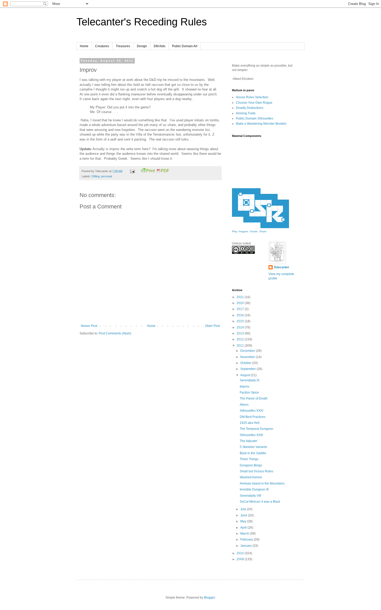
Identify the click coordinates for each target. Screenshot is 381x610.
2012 (241, 339)
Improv (244, 386)
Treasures (123, 46)
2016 (241, 315)
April (244, 527)
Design (142, 46)
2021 (241, 297)
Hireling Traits (246, 113)
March (245, 533)
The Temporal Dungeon (256, 429)
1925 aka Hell (249, 423)
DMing (95, 176)
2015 (241, 321)
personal (106, 176)
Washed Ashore (251, 477)
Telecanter (281, 267)
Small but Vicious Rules (256, 471)
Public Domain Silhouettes (254, 118)
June (244, 515)
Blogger (209, 597)
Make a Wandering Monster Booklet (261, 123)
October (246, 363)
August (245, 375)
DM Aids (159, 46)
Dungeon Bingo (251, 465)
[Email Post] (132, 171)
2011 (241, 345)
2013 (241, 333)
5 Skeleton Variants (253, 447)
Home (84, 46)
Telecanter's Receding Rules (141, 21)
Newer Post (89, 326)
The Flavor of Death (253, 398)
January (246, 546)
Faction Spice (249, 392)
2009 (241, 559)
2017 (241, 309)
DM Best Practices (252, 417)
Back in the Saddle (253, 453)
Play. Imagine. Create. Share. (249, 231)
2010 (241, 553)
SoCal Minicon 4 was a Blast (260, 501)
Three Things (249, 459)
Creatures (102, 46)
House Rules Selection (252, 97)
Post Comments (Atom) (115, 333)
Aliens (244, 404)
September (248, 369)
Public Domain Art (184, 46)
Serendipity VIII (250, 495)
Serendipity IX (249, 380)
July (243, 509)
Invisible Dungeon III (254, 489)
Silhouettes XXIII (251, 435)
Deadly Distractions (249, 108)
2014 (241, 327)
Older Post (212, 326)
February (247, 539)
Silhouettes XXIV (251, 410)
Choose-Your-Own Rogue (254, 102)
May (243, 521)
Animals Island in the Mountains (262, 483)
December (248, 351)
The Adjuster (248, 441)
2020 (241, 303)
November (248, 357)
